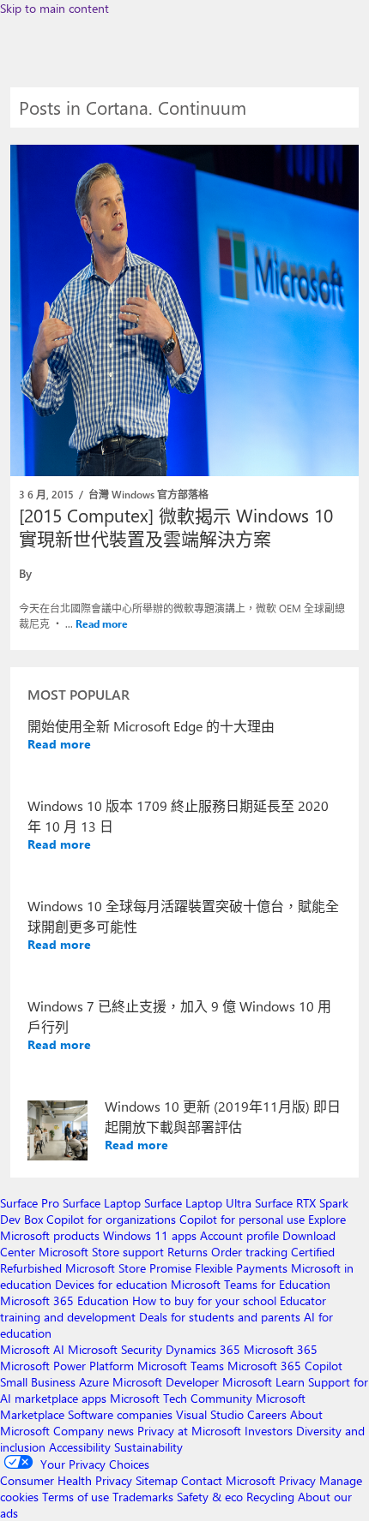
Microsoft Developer (165, 1382)
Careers (267, 1414)
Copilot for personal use (242, 1219)
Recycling (270, 1496)
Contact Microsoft (228, 1480)
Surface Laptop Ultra (197, 1203)
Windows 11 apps (150, 1235)
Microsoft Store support (101, 1252)
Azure (94, 1382)
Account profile (239, 1235)
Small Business (38, 1382)
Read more (102, 623)
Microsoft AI (32, 1349)
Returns (187, 1252)
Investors (269, 1431)
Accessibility (80, 1447)
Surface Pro (29, 1203)
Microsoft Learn (263, 1382)
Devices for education (111, 1284)
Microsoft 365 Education (64, 1300)
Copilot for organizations (111, 1219)
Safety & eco (210, 1496)
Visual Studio (210, 1414)
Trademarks (142, 1496)
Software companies (120, 1414)
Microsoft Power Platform (67, 1365)
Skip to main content (54, 8)
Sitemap (157, 1480)
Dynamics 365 (203, 1349)
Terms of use (75, 1496)
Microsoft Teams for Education (250, 1284)
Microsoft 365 (281, 1349)
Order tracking (249, 1252)
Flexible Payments (241, 1268)
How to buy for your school (204, 1300)
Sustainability (148, 1447)
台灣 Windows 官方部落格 (148, 494)
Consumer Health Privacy (66, 1480)
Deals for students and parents (219, 1317)
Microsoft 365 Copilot (284, 1365)
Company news (93, 1431)
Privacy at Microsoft (189, 1431)
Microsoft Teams (180, 1365)
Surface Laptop (102, 1203)
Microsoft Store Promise (128, 1268)
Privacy (299, 1480)
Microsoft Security (115, 1349)
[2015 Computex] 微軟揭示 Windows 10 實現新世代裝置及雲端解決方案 (176, 526)
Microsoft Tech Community (181, 1398)
